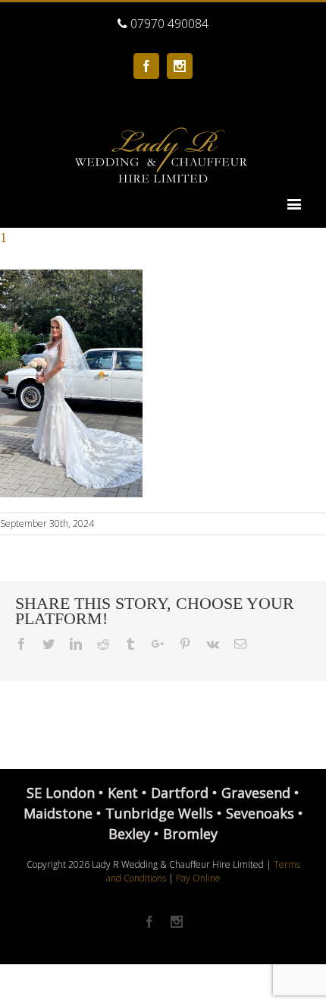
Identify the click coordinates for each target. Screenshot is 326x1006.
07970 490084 (167, 23)
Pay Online (198, 878)
